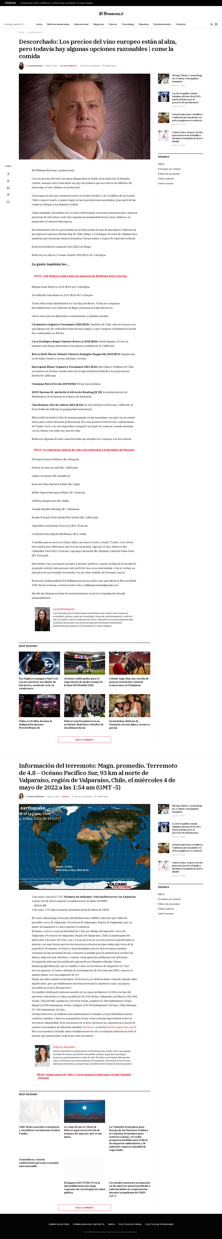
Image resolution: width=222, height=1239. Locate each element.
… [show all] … (40, 905)
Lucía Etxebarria (35, 66)
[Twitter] (8, 181)
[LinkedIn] (8, 188)
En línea (88, 1027)
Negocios (98, 24)
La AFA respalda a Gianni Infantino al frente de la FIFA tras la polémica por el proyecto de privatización (186, 98)
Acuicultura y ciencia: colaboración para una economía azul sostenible (39, 1163)
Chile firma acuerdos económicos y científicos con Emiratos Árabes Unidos (39, 1130)
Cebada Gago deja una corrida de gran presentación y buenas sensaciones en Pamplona (129, 682)
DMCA (161, 164)
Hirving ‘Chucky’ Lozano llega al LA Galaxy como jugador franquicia (187, 78)
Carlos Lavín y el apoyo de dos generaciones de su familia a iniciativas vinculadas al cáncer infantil (187, 137)
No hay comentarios (92, 66)
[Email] (8, 202)
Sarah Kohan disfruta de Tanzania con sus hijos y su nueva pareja (129, 724)
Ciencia (113, 24)
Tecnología (128, 24)
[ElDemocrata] (111, 13)
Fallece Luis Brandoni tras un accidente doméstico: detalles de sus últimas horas (83, 724)
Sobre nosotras (165, 183)
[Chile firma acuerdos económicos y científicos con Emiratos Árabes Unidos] (39, 1111)
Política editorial (166, 178)
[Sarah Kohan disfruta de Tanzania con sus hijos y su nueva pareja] (129, 705)
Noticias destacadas (58, 24)
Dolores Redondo (36, 796)
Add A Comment (84, 739)
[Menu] (216, 24)
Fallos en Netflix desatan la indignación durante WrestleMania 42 (35, 724)
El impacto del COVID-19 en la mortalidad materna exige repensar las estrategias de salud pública (84, 1187)
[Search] (211, 24)
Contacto (181, 24)
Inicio (39, 24)
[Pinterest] (8, 195)
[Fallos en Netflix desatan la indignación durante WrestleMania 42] (39, 705)
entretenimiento (68, 66)
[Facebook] (8, 174)
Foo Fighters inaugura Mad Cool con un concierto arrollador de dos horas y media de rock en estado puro (38, 683)
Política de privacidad (169, 173)
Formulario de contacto (169, 169)
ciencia (65, 797)
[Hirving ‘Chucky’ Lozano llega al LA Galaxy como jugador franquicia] (163, 79)
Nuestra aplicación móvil (121, 1027)
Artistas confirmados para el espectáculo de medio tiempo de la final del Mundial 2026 (83, 682)
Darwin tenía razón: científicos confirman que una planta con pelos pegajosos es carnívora (58, 3)
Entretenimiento (162, 24)
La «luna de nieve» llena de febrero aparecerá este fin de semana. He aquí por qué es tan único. (83, 1131)
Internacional (81, 24)
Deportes (144, 24)
